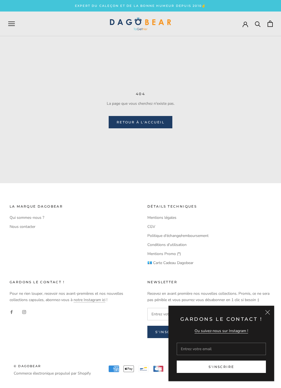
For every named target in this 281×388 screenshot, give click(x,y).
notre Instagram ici (89, 299)
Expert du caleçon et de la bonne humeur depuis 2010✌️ (140, 6)
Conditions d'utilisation (167, 244)
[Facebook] (11, 311)
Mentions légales (161, 217)
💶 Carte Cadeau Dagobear (170, 262)
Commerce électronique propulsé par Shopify (52, 373)
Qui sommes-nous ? (27, 217)
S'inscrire (221, 367)
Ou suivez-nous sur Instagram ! (221, 330)
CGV (151, 226)
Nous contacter (22, 226)
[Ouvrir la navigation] (11, 23)
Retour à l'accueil (140, 122)
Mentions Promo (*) (164, 253)
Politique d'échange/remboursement (178, 235)
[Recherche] (258, 24)
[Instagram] (24, 311)
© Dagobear (27, 366)
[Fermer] (267, 312)
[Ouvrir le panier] (270, 24)
